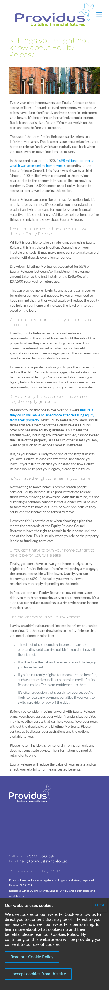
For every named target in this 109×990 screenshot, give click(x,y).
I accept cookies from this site (38, 974)
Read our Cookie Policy (32, 957)
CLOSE (100, 905)
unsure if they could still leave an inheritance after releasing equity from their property (52, 415)
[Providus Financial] (54, 14)
